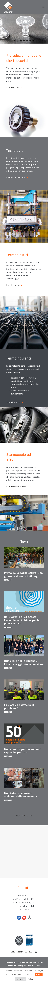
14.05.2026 (8, 712)
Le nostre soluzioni (16, 177)
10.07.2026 (8, 627)
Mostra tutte (24, 815)
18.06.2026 (8, 668)
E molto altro (13, 285)
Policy (30, 979)
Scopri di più (13, 87)
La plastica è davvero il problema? (19, 706)
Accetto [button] (38, 974)
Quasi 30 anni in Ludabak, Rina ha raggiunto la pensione (23, 662)
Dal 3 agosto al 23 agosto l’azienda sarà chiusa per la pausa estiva (22, 620)
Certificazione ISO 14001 (23, 951)
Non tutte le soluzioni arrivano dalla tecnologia (20, 794)
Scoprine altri (14, 402)
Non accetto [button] (21, 979)
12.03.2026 (8, 800)
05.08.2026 (8, 580)
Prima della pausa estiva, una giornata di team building (23, 574)
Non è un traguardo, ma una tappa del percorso (22, 750)
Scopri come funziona (18, 486)
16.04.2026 (8, 756)
